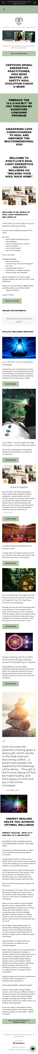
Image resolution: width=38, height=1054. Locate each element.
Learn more (10, 384)
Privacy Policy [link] (19, 1047)
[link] (19, 21)
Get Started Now (19, 53)
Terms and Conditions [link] (19, 1050)
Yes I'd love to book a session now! (18, 1021)
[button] (4, 9)
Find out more (12, 301)
